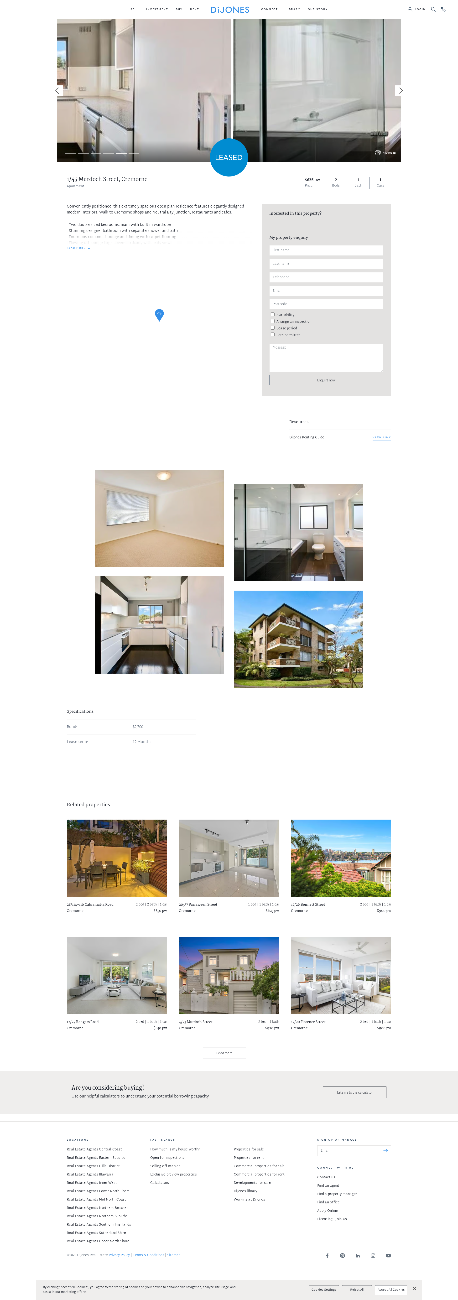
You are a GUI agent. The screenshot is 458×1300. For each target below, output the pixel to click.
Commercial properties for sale (259, 1166)
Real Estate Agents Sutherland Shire (96, 1233)
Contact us (326, 1177)
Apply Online (327, 1211)
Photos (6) (389, 153)
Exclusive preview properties (173, 1175)
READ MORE (76, 248)
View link (382, 437)
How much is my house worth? (175, 1150)
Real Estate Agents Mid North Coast (96, 1200)
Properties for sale (249, 1150)
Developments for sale (252, 1183)
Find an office (328, 1203)
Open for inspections (167, 1158)
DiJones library (245, 1191)
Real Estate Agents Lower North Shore (98, 1191)
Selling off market (165, 1166)
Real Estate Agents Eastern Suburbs (96, 1158)
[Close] (414, 1288)
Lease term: (77, 742)
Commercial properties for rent (259, 1175)
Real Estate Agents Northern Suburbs (97, 1216)
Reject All (357, 1290)
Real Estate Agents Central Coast (94, 1150)
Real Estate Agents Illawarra (90, 1175)
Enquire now (326, 380)
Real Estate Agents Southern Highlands (99, 1225)
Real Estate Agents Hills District (93, 1166)
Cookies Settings (324, 1290)
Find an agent (328, 1186)
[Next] (400, 90)
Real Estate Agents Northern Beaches (97, 1208)
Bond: (72, 727)
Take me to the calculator (355, 1092)
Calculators (159, 1183)
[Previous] (57, 90)
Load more (224, 1053)
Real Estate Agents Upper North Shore (98, 1241)
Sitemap (173, 1255)
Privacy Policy (119, 1255)
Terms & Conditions (148, 1255)
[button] (134, 9)
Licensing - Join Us (332, 1219)
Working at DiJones (249, 1200)
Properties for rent (249, 1158)
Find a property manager (337, 1194)
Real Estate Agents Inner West (92, 1183)
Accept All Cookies (391, 1290)
